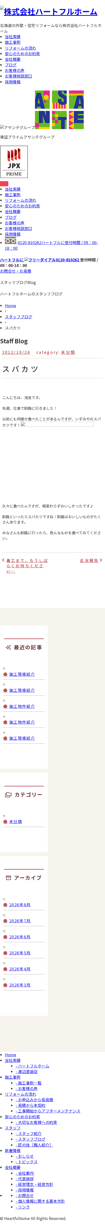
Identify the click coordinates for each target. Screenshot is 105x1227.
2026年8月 (20, 904)
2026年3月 (20, 985)
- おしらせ (25, 1156)
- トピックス (27, 1162)
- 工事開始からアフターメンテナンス (48, 1111)
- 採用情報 (25, 1190)
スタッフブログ (18, 317)
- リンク (23, 1207)
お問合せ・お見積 (15, 271)
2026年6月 (20, 937)
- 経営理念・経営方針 (34, 1184)
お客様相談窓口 (18, 76)
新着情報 (13, 1150)
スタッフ (13, 1128)
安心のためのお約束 (22, 53)
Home (10, 305)
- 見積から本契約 (30, 1105)
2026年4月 (20, 969)
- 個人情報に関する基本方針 (40, 1201)
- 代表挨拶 (25, 1179)
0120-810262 (51, 245)
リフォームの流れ (20, 48)
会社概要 (13, 59)
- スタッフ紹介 (29, 1133)
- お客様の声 (27, 1088)
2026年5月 (20, 953)
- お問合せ (25, 1195)
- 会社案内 (25, 1173)
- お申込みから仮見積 (34, 1100)
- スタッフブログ (30, 1139)
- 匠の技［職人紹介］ (34, 1145)
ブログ (11, 65)
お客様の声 (14, 70)
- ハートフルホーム (32, 1066)
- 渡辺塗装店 (27, 1071)
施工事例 (13, 42)
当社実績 (13, 36)
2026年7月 (20, 921)
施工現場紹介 (22, 674)
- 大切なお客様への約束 (36, 1122)
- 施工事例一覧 (29, 1083)
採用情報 (13, 82)
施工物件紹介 (22, 706)
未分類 (68, 352)
